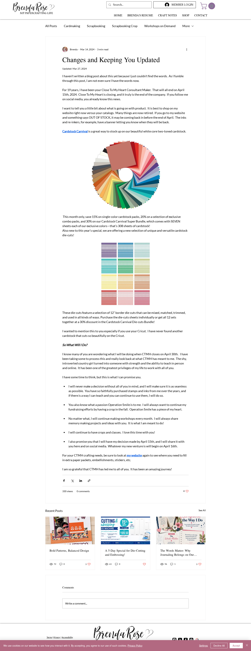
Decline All (219, 645)
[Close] (247, 645)
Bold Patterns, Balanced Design (69, 550)
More (186, 26)
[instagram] (174, 640)
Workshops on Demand (160, 26)
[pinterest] (191, 640)
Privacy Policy (135, 645)
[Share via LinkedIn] (80, 480)
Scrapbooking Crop (124, 26)
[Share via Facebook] (64, 480)
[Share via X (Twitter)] (72, 480)
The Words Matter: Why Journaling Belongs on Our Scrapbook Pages (177, 552)
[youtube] (180, 640)
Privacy (56, 637)
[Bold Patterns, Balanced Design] (70, 530)
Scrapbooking (96, 26)
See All (202, 510)
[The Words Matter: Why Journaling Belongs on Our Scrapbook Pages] (181, 530)
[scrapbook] (197, 640)
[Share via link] (89, 480)
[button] (208, 6)
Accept (236, 645)
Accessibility (67, 637)
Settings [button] (203, 645)
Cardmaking (72, 26)
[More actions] (187, 49)
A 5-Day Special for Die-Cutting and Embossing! (125, 552)
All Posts (51, 26)
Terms (49, 637)
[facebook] (186, 640)
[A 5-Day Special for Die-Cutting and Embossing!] (125, 530)
